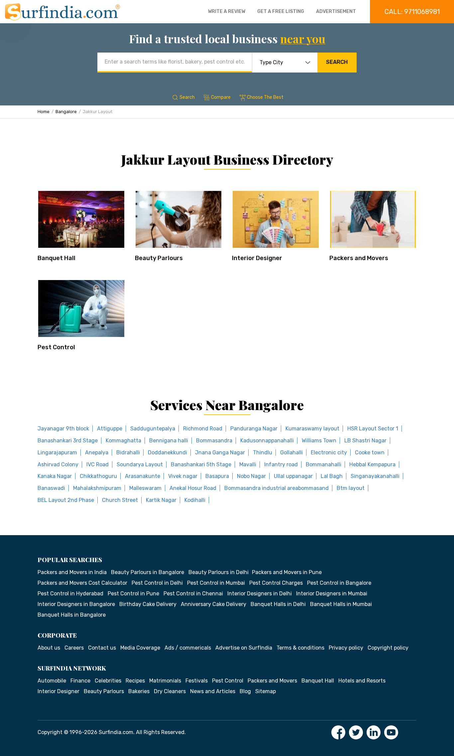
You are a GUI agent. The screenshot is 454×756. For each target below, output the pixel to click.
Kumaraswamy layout (312, 428)
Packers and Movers (358, 258)
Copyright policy (388, 648)
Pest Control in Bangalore (339, 583)
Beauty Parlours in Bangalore (147, 572)
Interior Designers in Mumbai (331, 593)
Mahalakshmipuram (97, 488)
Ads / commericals (188, 648)
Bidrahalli (128, 452)
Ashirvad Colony (58, 464)
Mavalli (247, 464)
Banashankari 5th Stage (201, 464)
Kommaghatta (123, 440)
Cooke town (370, 452)
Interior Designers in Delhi (259, 593)
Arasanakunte (142, 476)
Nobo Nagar (251, 476)
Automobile (52, 681)
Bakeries (139, 691)
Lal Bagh (332, 476)
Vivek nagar (182, 476)
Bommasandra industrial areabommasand (276, 488)
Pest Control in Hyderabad (70, 593)
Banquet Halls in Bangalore (72, 615)
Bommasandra (214, 440)
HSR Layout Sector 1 (372, 428)
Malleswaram (145, 488)
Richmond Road (202, 428)
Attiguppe (109, 428)
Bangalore (66, 111)
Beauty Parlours (159, 258)
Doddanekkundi (167, 452)
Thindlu (262, 452)
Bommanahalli (323, 464)
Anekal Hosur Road (193, 488)
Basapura (217, 476)
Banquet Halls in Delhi (278, 604)
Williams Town (319, 440)
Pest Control (56, 347)
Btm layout (351, 488)
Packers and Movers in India (72, 572)
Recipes (135, 681)
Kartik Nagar (161, 500)
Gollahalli (291, 452)
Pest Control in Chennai (193, 593)
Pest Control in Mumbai (216, 583)
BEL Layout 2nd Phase (66, 500)
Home (44, 111)
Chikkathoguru (98, 476)
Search (337, 62)
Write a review (226, 11)
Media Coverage (140, 648)
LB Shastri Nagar (365, 440)
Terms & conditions (300, 648)
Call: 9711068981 (412, 12)
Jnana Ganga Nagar (220, 452)
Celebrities (108, 681)
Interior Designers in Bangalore (76, 604)
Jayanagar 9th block (63, 428)
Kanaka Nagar (55, 476)
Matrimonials (165, 681)
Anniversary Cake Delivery (213, 604)
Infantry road (281, 464)
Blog (245, 691)
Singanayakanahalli (375, 476)
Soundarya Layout (140, 464)
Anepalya (96, 452)
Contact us (102, 648)
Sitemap (265, 691)
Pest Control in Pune (133, 593)
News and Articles (212, 691)
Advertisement (336, 11)
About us (49, 648)
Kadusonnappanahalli (267, 440)
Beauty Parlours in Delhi (218, 572)
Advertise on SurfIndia (243, 648)
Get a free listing (280, 11)
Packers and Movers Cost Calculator (82, 583)
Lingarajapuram (57, 452)
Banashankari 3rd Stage (68, 440)
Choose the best (265, 97)
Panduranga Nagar (254, 428)
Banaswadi (51, 488)
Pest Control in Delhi (157, 583)
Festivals (196, 681)
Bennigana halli (168, 440)
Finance (80, 681)
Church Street (120, 500)
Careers (74, 648)
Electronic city (329, 452)
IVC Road (97, 464)
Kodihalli (194, 500)
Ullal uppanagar (293, 476)
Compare (221, 97)
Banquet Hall (56, 258)
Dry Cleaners (170, 691)
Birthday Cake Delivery (147, 604)
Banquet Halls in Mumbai (341, 604)
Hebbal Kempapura (372, 464)
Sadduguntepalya (152, 428)
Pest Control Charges (276, 583)
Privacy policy (346, 648)
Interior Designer (257, 258)
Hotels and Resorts (362, 681)
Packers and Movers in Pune (287, 572)
